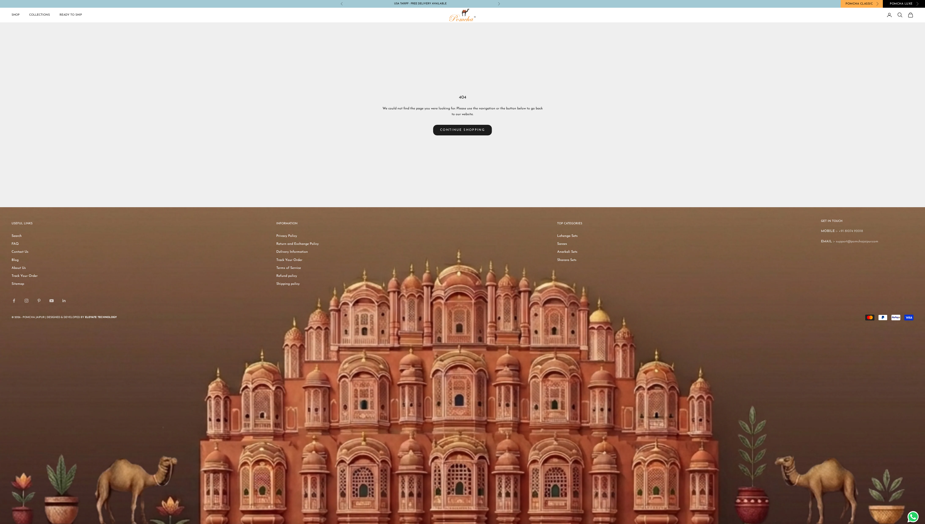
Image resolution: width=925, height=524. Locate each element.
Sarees (562, 244)
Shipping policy (288, 284)
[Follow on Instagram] (26, 300)
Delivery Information (292, 252)
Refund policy (286, 276)
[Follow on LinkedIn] (64, 300)
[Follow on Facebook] (14, 300)
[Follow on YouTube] (51, 300)
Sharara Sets (566, 260)
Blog (15, 260)
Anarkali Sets (567, 252)
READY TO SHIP (70, 14)
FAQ (15, 244)
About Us (19, 268)
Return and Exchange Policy (297, 244)
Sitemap (18, 284)
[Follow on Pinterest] (39, 300)
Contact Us (20, 252)
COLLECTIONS (39, 14)
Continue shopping (462, 130)
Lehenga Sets (567, 236)
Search (17, 236)
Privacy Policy (286, 236)
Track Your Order (25, 276)
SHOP (16, 14)
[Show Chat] (914, 517)
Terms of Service (288, 268)
